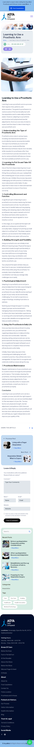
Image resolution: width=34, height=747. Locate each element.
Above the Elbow (6, 662)
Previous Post (11, 438)
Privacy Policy (5, 726)
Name (6, 496)
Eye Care (13, 598)
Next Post (24, 452)
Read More (17, 448)
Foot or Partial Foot (7, 654)
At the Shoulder (6, 658)
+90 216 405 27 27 (17, 44)
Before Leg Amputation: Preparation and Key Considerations (19, 543)
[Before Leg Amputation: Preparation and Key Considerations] (5, 543)
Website (6, 505)
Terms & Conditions (7, 723)
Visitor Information (7, 707)
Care (5, 598)
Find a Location (6, 692)
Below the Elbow (6, 665)
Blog (2, 714)
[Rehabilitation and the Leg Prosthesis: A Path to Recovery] (5, 565)
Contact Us (4, 688)
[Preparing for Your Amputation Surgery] (5, 577)
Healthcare (7, 602)
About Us (4, 681)
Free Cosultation (6, 685)
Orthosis (4, 673)
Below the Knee (6, 651)
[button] (29, 742)
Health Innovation (20, 602)
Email (20, 496)
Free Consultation (18, 8)
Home (5, 40)
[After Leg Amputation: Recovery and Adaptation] (5, 555)
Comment (7, 479)
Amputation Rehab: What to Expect (14, 457)
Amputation (6, 588)
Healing (22, 598)
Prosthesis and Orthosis (9, 695)
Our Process (5, 703)
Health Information (7, 711)
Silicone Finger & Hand (8, 669)
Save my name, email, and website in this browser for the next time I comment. (16, 514)
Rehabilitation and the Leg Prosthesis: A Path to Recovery (20, 565)
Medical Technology (10, 607)
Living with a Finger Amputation (19, 444)
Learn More (25, 4)
